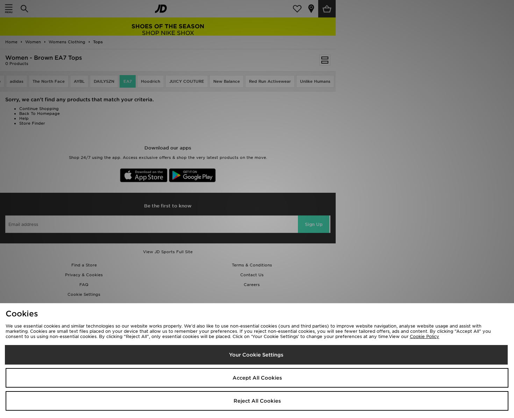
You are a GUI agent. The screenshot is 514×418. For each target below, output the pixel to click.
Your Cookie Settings (256, 355)
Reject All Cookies (257, 401)
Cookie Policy (424, 336)
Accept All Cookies (257, 378)
